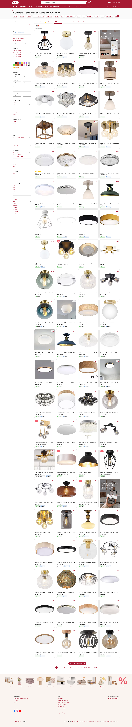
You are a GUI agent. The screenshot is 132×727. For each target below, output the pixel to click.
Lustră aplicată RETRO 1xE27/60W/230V (88, 53)
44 (74, 31)
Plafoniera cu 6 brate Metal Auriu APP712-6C (111, 263)
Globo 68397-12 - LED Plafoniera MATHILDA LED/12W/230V (93, 442)
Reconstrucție (50, 686)
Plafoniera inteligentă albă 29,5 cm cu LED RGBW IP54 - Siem (72, 233)
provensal (15, 205)
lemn (14, 130)
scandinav (15, 199)
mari (14, 166)
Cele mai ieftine (76, 22)
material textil (16, 127)
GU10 (14, 177)
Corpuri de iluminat (20, 10)
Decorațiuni (19, 686)
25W (14, 185)
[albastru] (20, 63)
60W (14, 189)
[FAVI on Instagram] (17, 711)
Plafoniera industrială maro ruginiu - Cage (45, 143)
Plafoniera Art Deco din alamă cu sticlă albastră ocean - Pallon (50, 322)
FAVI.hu (86, 721)
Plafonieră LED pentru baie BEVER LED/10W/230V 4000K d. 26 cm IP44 (74, 622)
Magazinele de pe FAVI (63, 700)
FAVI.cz (73, 721)
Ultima (95, 667)
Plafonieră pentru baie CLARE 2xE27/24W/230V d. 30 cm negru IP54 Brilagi (97, 233)
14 (74, 211)
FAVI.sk (78, 721)
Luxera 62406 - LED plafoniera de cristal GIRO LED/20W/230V (115, 173)
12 (96, 271)
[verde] (14, 65)
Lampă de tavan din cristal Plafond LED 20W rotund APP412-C (50, 412)
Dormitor (92, 686)
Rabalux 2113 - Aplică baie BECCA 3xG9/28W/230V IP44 (48, 113)
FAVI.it (94, 721)
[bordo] (22, 65)
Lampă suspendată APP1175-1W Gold (87, 562)
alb (83, 16)
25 (118, 91)
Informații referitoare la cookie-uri (66, 713)
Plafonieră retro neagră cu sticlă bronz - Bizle (68, 502)
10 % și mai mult (17, 52)
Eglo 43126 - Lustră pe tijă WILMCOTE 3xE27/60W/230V (92, 143)
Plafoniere (29, 10)
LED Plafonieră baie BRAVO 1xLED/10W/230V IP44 (69, 203)
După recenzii (49, 22)
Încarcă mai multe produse (76, 663)
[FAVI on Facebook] (14, 711)
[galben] (22, 63)
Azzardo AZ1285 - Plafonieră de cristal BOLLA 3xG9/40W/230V (72, 113)
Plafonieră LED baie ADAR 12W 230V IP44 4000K (68, 442)
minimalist (15, 209)
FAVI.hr (90, 721)
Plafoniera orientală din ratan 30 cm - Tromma (90, 322)
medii (14, 164)
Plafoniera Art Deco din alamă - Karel (88, 293)
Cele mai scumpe (86, 22)
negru (78, 16)
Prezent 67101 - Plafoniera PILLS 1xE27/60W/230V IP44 (113, 622)
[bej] (20, 65)
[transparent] (24, 65)
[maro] (18, 65)
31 (118, 61)
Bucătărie (61, 686)
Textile (29, 686)
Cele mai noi (67, 22)
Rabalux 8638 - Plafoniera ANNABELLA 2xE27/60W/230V (70, 173)
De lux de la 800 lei (18, 40)
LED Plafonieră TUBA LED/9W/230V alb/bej (67, 412)
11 (96, 301)
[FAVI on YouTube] (20, 711)
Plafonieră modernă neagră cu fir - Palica (110, 472)
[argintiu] (16, 67)
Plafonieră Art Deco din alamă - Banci (88, 502)
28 (96, 91)
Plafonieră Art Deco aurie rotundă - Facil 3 (45, 532)
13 (74, 241)
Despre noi (60, 698)
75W (14, 191)
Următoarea (87, 667)
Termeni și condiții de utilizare (65, 712)
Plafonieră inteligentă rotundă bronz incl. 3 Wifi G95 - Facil (114, 143)
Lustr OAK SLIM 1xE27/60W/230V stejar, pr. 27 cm (91, 622)
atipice (14, 114)
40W (14, 187)
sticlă (97, 16)
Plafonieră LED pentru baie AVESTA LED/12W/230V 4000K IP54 (115, 592)
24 (53, 121)
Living (81, 686)
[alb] (14, 63)
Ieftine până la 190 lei (18, 38)
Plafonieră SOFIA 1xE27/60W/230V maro (110, 652)
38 (96, 61)
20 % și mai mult (17, 54)
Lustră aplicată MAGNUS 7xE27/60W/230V (67, 83)
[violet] (26, 63)
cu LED (15, 16)
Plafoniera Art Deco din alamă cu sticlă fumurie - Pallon (113, 412)
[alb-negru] (29, 65)
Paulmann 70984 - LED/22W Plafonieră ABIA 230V (69, 562)
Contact (16, 700)
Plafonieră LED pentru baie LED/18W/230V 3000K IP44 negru (50, 622)
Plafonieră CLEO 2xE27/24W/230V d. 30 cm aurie (112, 233)
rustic (14, 215)
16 (96, 181)
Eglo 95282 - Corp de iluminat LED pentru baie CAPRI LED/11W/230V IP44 (75, 293)
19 (96, 151)
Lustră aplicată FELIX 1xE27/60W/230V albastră (68, 352)
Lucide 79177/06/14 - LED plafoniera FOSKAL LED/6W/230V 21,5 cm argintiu (97, 263)
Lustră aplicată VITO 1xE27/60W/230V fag (67, 652)
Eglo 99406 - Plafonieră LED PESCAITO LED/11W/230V (113, 382)
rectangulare (109, 16)
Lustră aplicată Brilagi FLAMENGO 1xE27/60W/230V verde (114, 203)
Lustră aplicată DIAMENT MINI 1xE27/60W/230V (46, 233)
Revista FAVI (61, 706)
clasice (57, 16)
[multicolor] (26, 65)
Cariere (15, 702)
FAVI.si (116, 721)
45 (53, 31)
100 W (14, 193)
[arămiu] (18, 67)
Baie (71, 686)
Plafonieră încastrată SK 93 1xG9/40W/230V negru (91, 652)
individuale (90, 16)
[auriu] (14, 67)
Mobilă (9, 686)
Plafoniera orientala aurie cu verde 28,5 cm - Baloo (69, 592)
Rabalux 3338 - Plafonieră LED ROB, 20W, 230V (68, 382)
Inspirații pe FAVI (62, 704)
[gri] (29, 63)
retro (14, 201)
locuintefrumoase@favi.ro (21, 698)
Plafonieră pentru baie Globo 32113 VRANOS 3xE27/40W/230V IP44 (51, 203)
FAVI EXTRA (61, 710)
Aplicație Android (114, 698)
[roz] (24, 63)
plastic (14, 125)
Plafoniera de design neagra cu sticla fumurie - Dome (70, 532)
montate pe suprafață (18, 137)
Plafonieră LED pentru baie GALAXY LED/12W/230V (91, 173)
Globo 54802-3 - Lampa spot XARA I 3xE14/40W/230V (113, 562)
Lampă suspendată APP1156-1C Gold (109, 322)
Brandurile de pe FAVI (63, 702)
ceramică (15, 129)
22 (118, 121)
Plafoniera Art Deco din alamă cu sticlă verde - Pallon (48, 293)
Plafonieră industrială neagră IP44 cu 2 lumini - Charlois (92, 113)
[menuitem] (15, 6)
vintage (14, 203)
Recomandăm (38, 22)
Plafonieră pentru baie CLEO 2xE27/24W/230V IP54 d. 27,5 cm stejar (95, 382)
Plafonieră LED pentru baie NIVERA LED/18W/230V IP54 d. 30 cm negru (52, 382)
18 (118, 151)
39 (53, 61)
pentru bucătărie (70, 16)
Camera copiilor (102, 687)
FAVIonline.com (17, 721)
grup (102, 16)
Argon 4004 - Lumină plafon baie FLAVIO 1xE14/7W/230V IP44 (72, 53)
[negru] (16, 63)
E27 (62, 16)
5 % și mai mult (17, 50)
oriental (15, 217)
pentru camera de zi (39, 16)
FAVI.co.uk (103, 721)
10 (53, 361)
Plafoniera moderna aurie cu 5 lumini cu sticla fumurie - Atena (50, 442)
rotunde (22, 16)
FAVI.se (98, 721)
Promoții (123, 686)
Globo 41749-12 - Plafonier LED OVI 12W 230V (46, 173)
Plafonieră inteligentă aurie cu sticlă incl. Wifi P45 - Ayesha (93, 352)
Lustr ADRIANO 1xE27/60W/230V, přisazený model (112, 113)
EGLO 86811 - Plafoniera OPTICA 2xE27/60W (67, 322)
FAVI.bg (108, 721)
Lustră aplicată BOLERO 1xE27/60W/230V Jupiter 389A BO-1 (93, 532)
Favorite (59, 22)
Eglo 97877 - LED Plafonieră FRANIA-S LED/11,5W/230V (48, 352)
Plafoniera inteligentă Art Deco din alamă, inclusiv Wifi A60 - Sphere (51, 592)
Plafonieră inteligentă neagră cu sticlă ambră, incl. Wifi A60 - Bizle (51, 83)
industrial (15, 211)
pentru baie (49, 16)
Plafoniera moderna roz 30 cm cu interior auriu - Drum (70, 472)
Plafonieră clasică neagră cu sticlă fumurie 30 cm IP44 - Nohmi (94, 592)
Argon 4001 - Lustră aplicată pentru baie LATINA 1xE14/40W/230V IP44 (52, 263)
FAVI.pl (82, 721)
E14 (14, 175)
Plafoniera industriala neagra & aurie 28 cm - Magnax (91, 472)
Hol (112, 686)
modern (29, 16)
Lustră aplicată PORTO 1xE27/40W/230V (44, 53)
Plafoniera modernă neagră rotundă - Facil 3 (67, 263)
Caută (88, 2)
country (15, 207)
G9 (13, 179)
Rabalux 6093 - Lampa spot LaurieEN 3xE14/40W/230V (48, 502)
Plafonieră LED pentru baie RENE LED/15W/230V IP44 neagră (93, 83)
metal (14, 123)
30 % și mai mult (17, 56)
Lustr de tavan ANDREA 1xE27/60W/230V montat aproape (114, 83)
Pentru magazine (62, 708)
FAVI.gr (112, 721)
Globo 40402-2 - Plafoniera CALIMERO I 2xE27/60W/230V (71, 143)
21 (53, 151)
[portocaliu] (16, 65)
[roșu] (18, 63)
